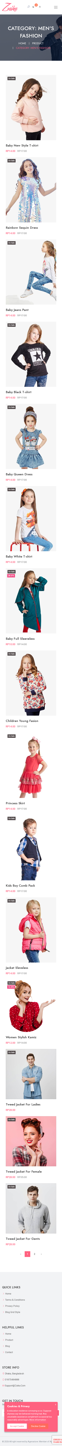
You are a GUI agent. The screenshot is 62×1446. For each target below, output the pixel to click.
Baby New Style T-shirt (22, 145)
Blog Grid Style (12, 1312)
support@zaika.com (15, 1385)
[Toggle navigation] (56, 7)
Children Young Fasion (22, 720)
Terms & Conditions (15, 1299)
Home (22, 43)
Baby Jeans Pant (17, 309)
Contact (9, 1352)
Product (9, 1340)
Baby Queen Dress (19, 474)
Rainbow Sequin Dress (22, 227)
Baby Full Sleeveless (20, 638)
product (38, 43)
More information (37, 1420)
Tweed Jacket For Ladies (23, 1104)
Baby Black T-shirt (18, 392)
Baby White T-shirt (19, 556)
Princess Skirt (15, 803)
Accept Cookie (17, 1426)
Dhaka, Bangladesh (14, 1373)
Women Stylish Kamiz (21, 1037)
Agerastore (33, 1441)
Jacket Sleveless (17, 967)
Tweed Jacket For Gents (23, 1238)
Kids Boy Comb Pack (20, 885)
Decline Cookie (38, 1426)
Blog (7, 1346)
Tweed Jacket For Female (24, 1171)
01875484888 (12, 1379)
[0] (33, 7)
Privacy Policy (12, 1306)
